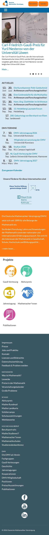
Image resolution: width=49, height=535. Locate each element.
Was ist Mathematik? (11, 375)
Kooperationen (9, 474)
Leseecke (6, 379)
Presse (5, 346)
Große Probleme (9, 390)
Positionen (7, 481)
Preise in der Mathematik (13, 383)
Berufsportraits (9, 429)
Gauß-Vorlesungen (10, 462)
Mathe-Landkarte (10, 408)
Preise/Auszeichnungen (13, 485)
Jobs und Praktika (10, 350)
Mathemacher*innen (11, 437)
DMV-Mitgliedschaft (11, 477)
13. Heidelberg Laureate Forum (28, 108)
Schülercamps (8, 412)
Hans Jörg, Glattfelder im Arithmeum (31, 101)
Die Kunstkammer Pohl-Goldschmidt (31, 87)
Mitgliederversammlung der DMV (29, 139)
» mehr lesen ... (8, 248)
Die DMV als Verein (11, 454)
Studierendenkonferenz (13, 445)
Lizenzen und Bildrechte (13, 358)
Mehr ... (5, 69)
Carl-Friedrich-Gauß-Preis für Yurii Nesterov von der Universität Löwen (23, 49)
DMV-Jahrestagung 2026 (25, 133)
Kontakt (5, 354)
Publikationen (8, 489)
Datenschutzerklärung (12, 361)
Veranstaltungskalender (13, 387)
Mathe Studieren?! (10, 433)
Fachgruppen (8, 458)
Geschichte (7, 466)
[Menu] (5, 10)
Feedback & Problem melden (15, 365)
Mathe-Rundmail (10, 404)
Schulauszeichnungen (12, 416)
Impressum (7, 342)
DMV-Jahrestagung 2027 (25, 160)
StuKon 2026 (20, 146)
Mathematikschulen (11, 441)
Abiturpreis (7, 400)
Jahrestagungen (9, 470)
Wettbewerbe (8, 419)
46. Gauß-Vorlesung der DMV (23, 153)
